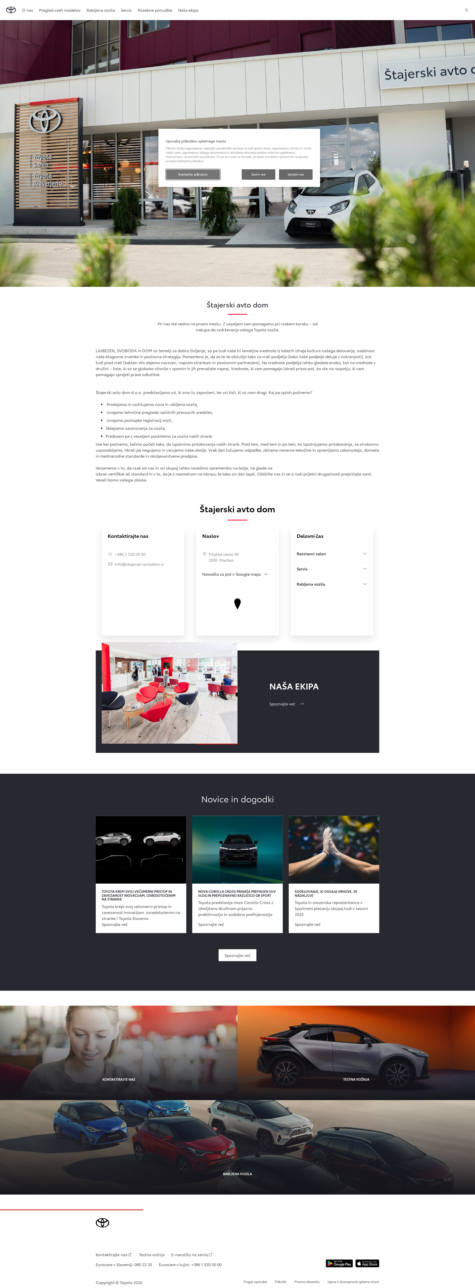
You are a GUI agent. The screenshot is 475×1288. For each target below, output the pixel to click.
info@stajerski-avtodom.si (139, 564)
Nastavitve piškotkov (192, 174)
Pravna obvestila (307, 1281)
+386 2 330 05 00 (130, 554)
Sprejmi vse (296, 174)
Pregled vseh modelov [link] (60, 10)
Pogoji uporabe (255, 1281)
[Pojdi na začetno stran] (11, 10)
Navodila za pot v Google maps (235, 574)
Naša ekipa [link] (188, 10)
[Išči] (466, 9)
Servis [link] (126, 10)
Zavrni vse (258, 174)
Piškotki (280, 1281)
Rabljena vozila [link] (101, 10)
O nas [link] (27, 10)
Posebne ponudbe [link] (155, 10)
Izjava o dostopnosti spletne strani (353, 1281)
